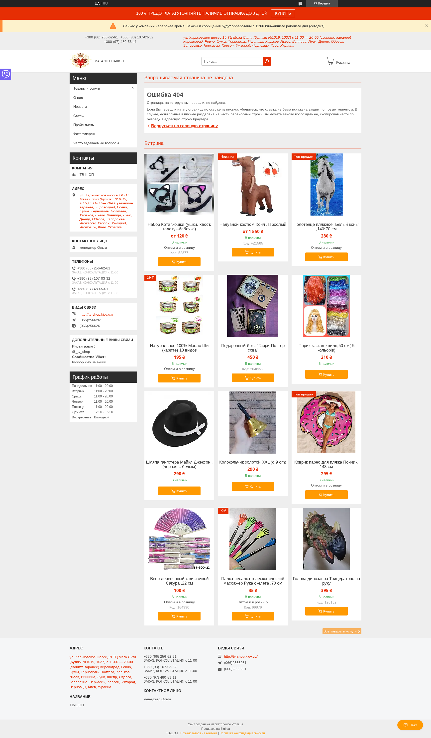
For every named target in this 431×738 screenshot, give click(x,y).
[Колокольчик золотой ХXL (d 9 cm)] (253, 422)
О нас (78, 98)
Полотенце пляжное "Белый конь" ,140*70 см (326, 226)
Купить (181, 262)
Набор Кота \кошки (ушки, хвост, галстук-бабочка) (179, 226)
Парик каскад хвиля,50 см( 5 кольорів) (326, 348)
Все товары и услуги (340, 631)
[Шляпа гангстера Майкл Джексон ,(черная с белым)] (179, 422)
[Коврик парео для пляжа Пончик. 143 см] (326, 422)
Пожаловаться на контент (198, 733)
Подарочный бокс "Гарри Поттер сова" (253, 348)
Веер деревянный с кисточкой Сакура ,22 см (179, 581)
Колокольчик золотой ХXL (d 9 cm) (252, 462)
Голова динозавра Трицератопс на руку (326, 581)
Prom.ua (237, 724)
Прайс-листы (84, 125)
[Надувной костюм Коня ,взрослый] (253, 184)
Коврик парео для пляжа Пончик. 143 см (326, 464)
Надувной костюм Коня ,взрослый (252, 224)
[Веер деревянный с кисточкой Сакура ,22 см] (179, 539)
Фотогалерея (84, 134)
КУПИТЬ (283, 13)
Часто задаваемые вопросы (96, 143)
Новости (80, 107)
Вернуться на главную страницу (184, 125)
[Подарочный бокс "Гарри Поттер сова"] (253, 306)
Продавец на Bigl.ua (215, 729)
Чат (414, 725)
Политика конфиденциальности (242, 733)
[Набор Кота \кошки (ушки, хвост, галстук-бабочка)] (179, 184)
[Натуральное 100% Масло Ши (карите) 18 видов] (179, 306)
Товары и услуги (86, 88)
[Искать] (267, 61)
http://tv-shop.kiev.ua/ (96, 314)
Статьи (79, 116)
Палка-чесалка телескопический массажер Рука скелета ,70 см (252, 581)
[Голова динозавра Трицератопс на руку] (326, 539)
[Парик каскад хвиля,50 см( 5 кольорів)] (326, 306)
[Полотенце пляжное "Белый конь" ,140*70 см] (326, 184)
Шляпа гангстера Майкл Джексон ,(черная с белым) (179, 464)
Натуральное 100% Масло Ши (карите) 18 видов (179, 348)
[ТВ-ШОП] (81, 61)
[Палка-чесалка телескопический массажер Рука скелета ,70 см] (253, 539)
